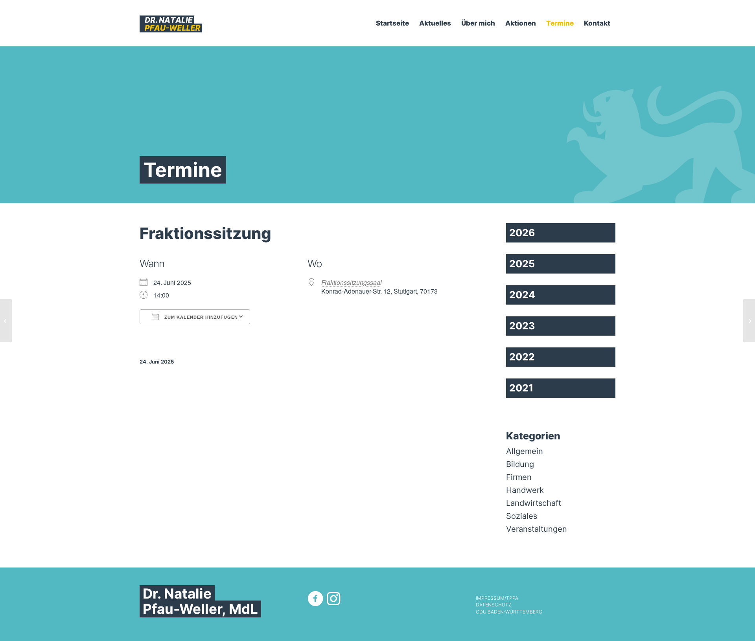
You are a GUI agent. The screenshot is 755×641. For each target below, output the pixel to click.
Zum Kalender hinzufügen (200, 317)
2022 (522, 357)
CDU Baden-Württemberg (509, 612)
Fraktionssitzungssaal (351, 282)
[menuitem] (392, 23)
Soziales (521, 516)
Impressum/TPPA (497, 598)
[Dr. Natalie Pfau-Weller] (171, 23)
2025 (522, 264)
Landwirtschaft (533, 503)
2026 (522, 233)
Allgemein (524, 451)
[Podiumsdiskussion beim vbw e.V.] (6, 320)
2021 (521, 388)
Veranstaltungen (536, 529)
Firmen (519, 477)
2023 (522, 326)
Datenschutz (493, 605)
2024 (522, 295)
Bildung (520, 464)
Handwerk (525, 490)
